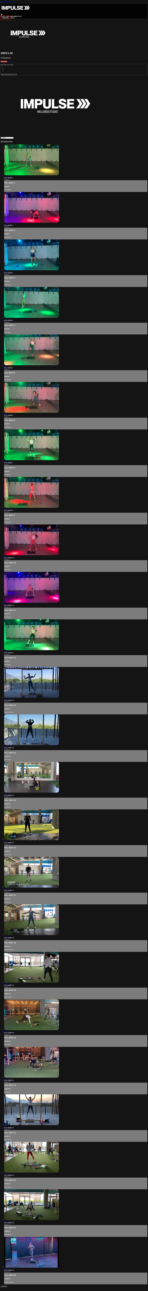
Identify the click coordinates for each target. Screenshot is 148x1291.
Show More (4, 1286)
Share (8, 61)
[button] (1, 14)
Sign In (12, 17)
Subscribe (4, 61)
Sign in (19, 16)
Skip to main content (6, 1)
